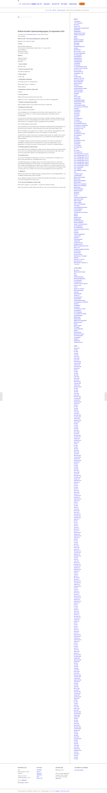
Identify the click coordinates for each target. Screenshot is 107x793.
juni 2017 (76, 522)
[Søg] (87, 4)
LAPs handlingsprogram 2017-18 (81, 155)
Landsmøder (76, 113)
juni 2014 (76, 572)
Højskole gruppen (78, 293)
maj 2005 (76, 733)
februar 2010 (77, 651)
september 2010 (77, 639)
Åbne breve (76, 24)
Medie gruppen (77, 179)
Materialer (76, 257)
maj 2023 (76, 408)
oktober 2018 (77, 497)
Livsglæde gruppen (78, 315)
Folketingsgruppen (78, 60)
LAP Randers (77, 138)
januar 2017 (76, 531)
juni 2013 (76, 587)
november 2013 (77, 582)
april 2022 (76, 428)
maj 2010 (76, 646)
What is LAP (77, 247)
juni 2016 (76, 541)
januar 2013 (76, 594)
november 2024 (77, 383)
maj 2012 (76, 608)
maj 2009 (76, 666)
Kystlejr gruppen (77, 298)
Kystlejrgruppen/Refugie (79, 100)
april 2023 (76, 410)
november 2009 (77, 656)
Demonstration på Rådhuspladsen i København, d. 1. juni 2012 (81, 262)
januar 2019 (76, 494)
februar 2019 (77, 492)
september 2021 (77, 440)
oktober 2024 (77, 385)
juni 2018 (76, 504)
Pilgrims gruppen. (78, 202)
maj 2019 (76, 487)
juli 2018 (76, 502)
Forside (75, 75)
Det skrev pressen (78, 254)
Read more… (59, 778)
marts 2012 (76, 611)
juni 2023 (76, 406)
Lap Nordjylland (77, 310)
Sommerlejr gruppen (78, 335)
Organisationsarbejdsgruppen (80, 197)
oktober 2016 (77, 534)
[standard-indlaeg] (25, 17)
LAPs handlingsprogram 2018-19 (81, 157)
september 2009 (77, 660)
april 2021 (76, 448)
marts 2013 (76, 591)
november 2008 (77, 676)
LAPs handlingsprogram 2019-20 (81, 158)
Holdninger (76, 292)
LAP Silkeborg (77, 142)
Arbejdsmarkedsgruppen (79, 34)
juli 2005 (76, 732)
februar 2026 (77, 358)
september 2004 (77, 738)
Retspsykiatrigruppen (78, 220)
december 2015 (77, 551)
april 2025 (76, 375)
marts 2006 (76, 723)
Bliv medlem (77, 44)
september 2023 (77, 401)
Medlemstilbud (77, 187)
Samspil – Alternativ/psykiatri (80, 224)
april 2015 (76, 559)
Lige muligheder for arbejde (80, 170)
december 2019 (77, 475)
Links (75, 172)
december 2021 (77, 435)
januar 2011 (76, 633)
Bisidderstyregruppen (78, 41)
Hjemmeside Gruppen (79, 80)
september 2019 (77, 480)
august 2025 (76, 368)
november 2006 (77, 713)
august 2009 (76, 661)
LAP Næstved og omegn (79, 133)
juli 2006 (76, 718)
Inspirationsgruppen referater (80, 88)
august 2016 (76, 537)
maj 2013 (76, 589)
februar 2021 (77, 452)
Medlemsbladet (77, 182)
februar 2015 (77, 562)
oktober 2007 (77, 695)
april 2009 (76, 668)
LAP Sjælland (77, 143)
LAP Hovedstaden (78, 122)
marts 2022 (76, 430)
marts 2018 (76, 509)
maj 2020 (76, 467)
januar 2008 (76, 690)
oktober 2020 (77, 458)
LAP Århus (76, 117)
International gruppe (78, 90)
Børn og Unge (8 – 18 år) (79, 51)
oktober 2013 (77, 584)
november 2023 (77, 398)
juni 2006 (76, 720)
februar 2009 (77, 671)
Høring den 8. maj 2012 (79, 259)
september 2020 (77, 460)
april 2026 (76, 355)
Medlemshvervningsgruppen (80, 184)
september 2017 (77, 517)
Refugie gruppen (77, 332)
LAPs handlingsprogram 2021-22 (81, 160)
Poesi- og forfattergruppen (80, 204)
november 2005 (77, 728)
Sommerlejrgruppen (78, 225)
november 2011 (77, 618)
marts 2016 (76, 546)
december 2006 (77, 712)
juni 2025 (76, 371)
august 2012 (76, 603)
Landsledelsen (77, 110)
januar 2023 (76, 413)
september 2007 (77, 696)
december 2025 (77, 361)
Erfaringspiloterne (78, 56)
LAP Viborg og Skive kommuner (81, 153)
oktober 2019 (77, 479)
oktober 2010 (77, 638)
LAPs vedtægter (77, 169)
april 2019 (76, 489)
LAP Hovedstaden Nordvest (80, 123)
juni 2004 (76, 740)
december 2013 (77, 581)
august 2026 (76, 348)
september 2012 (77, 601)
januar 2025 (76, 380)
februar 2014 (77, 577)
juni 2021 (76, 445)
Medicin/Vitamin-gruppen (79, 177)
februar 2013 (77, 592)
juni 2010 (76, 645)
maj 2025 (76, 373)
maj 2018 (76, 505)
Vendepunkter (77, 241)
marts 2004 (76, 745)
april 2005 (76, 735)
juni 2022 (76, 425)
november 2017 (77, 515)
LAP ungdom (77, 150)
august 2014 (76, 571)
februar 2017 (77, 529)
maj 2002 (76, 755)
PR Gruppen (76, 205)
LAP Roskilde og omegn (79, 140)
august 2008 (76, 681)
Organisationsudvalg (78, 199)
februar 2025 (77, 378)
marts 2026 (76, 356)
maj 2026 (76, 353)
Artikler (75, 36)
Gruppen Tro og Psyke (79, 78)
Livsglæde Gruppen (78, 174)
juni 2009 (76, 665)
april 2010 (76, 648)
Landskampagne (77, 103)
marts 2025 (76, 376)
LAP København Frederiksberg (81, 125)
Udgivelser (76, 237)
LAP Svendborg (77, 145)
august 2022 (76, 422)
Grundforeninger (77, 76)
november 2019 (77, 477)
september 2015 (77, 556)
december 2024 (77, 381)
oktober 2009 (77, 658)
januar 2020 (76, 474)
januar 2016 (76, 549)
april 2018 (76, 507)
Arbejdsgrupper (77, 31)
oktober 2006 (77, 715)
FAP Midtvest (77, 21)
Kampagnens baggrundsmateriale (81, 249)
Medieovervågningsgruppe (80, 180)
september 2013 (77, 586)
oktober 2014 (77, 567)
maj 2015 (76, 557)
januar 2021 (76, 453)
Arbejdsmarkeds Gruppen (79, 33)
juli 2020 (76, 464)
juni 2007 (76, 701)
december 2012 (77, 596)
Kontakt (75, 95)
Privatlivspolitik (77, 251)
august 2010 (76, 641)
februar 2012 (77, 613)
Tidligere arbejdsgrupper (79, 234)
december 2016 (77, 532)
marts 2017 (76, 527)
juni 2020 (76, 465)
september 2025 (77, 366)
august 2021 (76, 442)
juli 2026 (76, 350)
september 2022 (77, 420)
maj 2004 (76, 742)
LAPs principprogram (78, 167)
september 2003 (77, 750)
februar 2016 (77, 547)
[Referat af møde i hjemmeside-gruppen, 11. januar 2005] (106, 396)
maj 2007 (76, 703)
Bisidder (76, 38)
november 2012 (77, 598)
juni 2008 (76, 683)
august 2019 (76, 482)
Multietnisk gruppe (78, 190)
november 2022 (77, 417)
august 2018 (76, 500)
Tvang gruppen (77, 337)
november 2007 (77, 693)
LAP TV (75, 148)
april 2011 (76, 628)
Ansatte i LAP (77, 26)
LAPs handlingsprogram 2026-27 (81, 165)
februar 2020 (77, 472)
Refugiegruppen (77, 219)
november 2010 (77, 636)
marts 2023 (76, 412)
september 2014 (77, 569)
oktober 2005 (77, 730)
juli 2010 (76, 643)
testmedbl (76, 232)
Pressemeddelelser (78, 209)
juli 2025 (76, 370)
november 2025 (77, 363)
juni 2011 (76, 624)
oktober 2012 (77, 599)
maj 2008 (76, 685)
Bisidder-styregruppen (79, 39)
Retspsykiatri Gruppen (79, 334)
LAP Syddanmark (78, 147)
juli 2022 (76, 423)
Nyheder (76, 324)
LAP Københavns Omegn (79, 127)
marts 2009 (76, 670)
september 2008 (77, 680)
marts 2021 (76, 450)
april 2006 (76, 722)
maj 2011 (76, 626)
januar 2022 (76, 433)
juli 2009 (76, 663)
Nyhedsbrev (76, 194)
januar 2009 (76, 673)
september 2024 (77, 386)
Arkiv (75, 273)
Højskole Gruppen (78, 83)
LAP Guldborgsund (78, 118)
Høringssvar (76, 85)
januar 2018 (76, 512)
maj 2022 (76, 427)
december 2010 (77, 634)
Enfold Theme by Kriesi (65, 791)
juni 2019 (76, 485)
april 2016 (76, 544)
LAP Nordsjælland (78, 23)
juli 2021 (76, 443)
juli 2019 (76, 484)
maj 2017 (76, 524)
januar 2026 (76, 360)
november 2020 (77, 457)
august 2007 (76, 698)
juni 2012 (76, 606)
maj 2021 (76, 447)
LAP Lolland (76, 130)
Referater (76, 215)
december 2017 (77, 514)
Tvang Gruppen (77, 236)
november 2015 (77, 552)
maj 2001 (76, 757)
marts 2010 (76, 650)
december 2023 (77, 396)
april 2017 (76, 525)
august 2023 (76, 403)
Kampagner (76, 93)
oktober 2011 (77, 619)
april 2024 (76, 391)
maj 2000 (76, 758)
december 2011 (77, 616)
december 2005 (77, 727)
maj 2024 (76, 390)
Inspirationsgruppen (78, 86)
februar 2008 (77, 688)
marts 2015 (76, 561)
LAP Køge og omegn (78, 128)
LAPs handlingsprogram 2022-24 (81, 162)
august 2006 (76, 717)
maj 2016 (76, 542)
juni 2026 (76, 351)
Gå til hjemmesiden (78, 770)
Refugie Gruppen (77, 217)
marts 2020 (76, 470)
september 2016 (77, 536)
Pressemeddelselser (78, 329)
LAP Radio (76, 137)
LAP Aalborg (77, 115)
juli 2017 (76, 520)
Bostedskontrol (77, 49)
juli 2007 (76, 700)
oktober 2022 (77, 418)
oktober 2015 (77, 554)
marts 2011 (76, 629)
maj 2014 (76, 574)
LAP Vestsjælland (78, 152)
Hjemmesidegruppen (78, 81)
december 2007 (77, 691)
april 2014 (76, 576)
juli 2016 (76, 539)
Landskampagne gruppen (79, 105)
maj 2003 (76, 752)
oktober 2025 (77, 365)
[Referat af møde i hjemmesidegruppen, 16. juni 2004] (1, 396)
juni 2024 (76, 388)
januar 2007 (76, 710)
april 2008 (76, 686)
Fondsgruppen (77, 63)
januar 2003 (76, 753)
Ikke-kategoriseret (78, 297)
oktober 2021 (77, 438)
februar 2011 (77, 631)
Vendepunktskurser (78, 242)
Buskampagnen (77, 252)
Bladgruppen (77, 43)
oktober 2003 (77, 748)
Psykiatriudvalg (77, 210)
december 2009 (77, 655)
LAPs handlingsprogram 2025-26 (81, 163)
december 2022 (77, 415)
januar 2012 (76, 614)
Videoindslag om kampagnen (80, 256)
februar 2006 (77, 725)
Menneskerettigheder (78, 189)
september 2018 (77, 499)
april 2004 (76, 743)
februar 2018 (77, 510)
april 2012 (76, 609)
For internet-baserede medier (80, 66)
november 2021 (77, 437)
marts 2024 (76, 393)
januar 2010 (76, 653)
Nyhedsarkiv (77, 192)
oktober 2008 (77, 678)
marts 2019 (76, 490)
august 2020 (76, 462)
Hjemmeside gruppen (78, 290)
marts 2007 (76, 706)
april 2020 (76, 469)
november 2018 (77, 495)
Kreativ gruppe (77, 96)
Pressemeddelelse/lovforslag (80, 207)
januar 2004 (76, 747)
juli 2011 (76, 623)
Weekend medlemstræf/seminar (81, 246)
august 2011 (76, 621)
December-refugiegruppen (79, 53)
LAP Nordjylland (77, 135)
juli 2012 (76, 604)
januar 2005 (76, 737)
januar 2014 (76, 579)
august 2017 (76, 519)
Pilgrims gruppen (77, 200)
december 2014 (77, 564)
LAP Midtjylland (77, 132)
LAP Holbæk (77, 120)
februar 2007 (77, 708)
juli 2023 (76, 405)
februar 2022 (77, 432)
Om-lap (75, 195)
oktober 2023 (77, 400)
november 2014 (77, 566)
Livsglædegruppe (78, 175)
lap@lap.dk (24, 780)
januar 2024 (76, 395)
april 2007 (76, 705)
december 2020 (77, 455)
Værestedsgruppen (78, 239)
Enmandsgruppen (78, 55)
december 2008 (77, 675)
